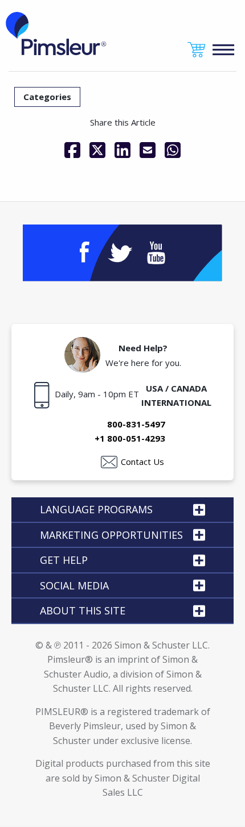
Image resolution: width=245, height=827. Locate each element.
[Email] (147, 150)
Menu (223, 50)
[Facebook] (72, 150)
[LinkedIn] (122, 150)
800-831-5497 (136, 424)
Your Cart (196, 50)
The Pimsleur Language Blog (56, 33)
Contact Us (142, 461)
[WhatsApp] (172, 150)
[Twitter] (97, 150)
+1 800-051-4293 (130, 438)
